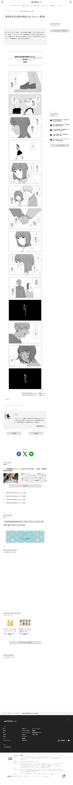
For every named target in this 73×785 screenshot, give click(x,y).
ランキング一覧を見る (59, 145)
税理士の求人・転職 (23, 770)
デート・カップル (15, 11)
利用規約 (33, 730)
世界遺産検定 (43, 764)
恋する (24, 5)
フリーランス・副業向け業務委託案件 (53, 758)
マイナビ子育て (55, 764)
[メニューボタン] (2, 2)
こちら (43, 393)
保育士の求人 (56, 770)
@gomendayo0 (40, 32)
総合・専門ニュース (31, 763)
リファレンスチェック (58, 773)
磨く (20, 5)
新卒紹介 (40, 769)
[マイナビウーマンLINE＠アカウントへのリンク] (63, 740)
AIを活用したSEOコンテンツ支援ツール (33, 767)
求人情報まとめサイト (23, 763)
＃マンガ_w (37, 521)
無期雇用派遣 (62, 770)
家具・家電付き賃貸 (23, 767)
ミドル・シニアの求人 (31, 758)
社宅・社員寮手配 (51, 773)
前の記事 (14, 433)
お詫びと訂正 (24, 740)
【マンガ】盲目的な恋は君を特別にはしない (13, 521)
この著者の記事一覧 (40, 426)
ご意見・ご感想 (35, 734)
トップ (9, 5)
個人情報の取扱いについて (37, 732)
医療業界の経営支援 (28, 771)
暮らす (28, 5)
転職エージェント (45, 769)
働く (12, 5)
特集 (38, 5)
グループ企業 (41, 776)
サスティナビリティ (33, 776)
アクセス (29, 776)
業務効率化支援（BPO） (29, 773)
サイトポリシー (25, 736)
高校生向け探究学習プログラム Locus (33, 761)
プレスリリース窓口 (25, 730)
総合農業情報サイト (49, 764)
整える (16, 5)
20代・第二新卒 (35, 769)
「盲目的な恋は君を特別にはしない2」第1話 (15, 493)
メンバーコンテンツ (44, 5)
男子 (42, 521)
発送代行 (35, 773)
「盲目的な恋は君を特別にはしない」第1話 (15, 503)
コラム (25, 521)
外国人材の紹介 (34, 771)
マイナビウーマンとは (36, 728)
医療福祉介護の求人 (23, 759)
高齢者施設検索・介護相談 (45, 767)
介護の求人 (22, 771)
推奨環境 (23, 738)
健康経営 (39, 773)
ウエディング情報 (37, 764)
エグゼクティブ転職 (52, 769)
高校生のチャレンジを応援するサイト (41, 763)
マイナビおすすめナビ (7, 747)
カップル (31, 521)
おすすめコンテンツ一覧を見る (59, 30)
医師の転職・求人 (50, 770)
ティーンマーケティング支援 (52, 763)
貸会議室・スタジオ (45, 773)
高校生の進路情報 (23, 761)
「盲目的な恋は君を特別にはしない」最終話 (15, 496)
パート (26, 758)
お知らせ (23, 734)
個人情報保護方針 (46, 776)
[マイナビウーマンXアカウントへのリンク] (66, 740)
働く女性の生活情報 (23, 764)
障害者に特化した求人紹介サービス (41, 758)
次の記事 (36, 433)
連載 (35, 5)
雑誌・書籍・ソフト (30, 764)
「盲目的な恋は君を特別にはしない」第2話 (15, 499)
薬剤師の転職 (33, 770)
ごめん (4, 20)
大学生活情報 (60, 763)
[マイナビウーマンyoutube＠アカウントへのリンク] (69, 740)
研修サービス (22, 773)
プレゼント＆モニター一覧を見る (25, 642)
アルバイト (22, 758)
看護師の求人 (38, 770)
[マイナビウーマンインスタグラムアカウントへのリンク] (59, 740)
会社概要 (26, 776)
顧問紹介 (28, 770)
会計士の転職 (58, 769)
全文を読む (25, 485)
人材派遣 (21, 769)
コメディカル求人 (44, 770)
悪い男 (9, 525)
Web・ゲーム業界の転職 (28, 769)
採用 (38, 776)
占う (31, 5)
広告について (24, 728)
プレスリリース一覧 (25, 732)
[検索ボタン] (71, 2)
